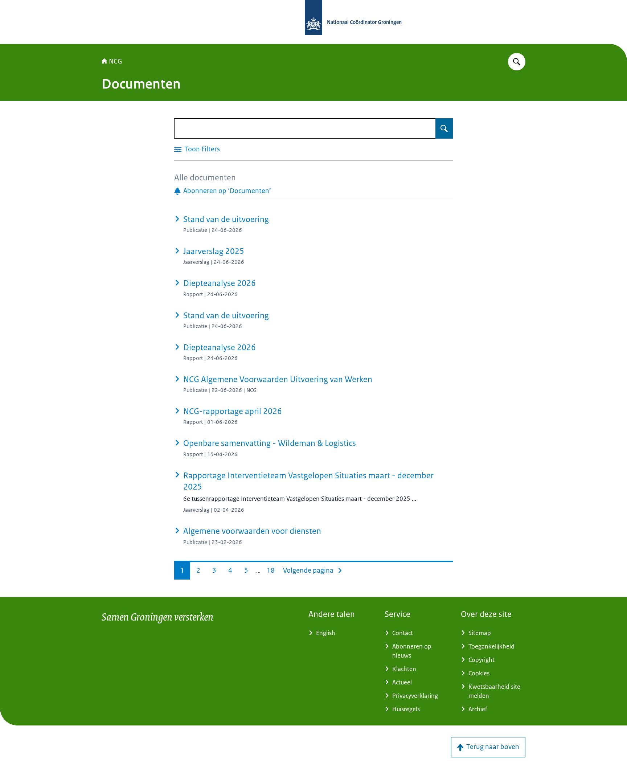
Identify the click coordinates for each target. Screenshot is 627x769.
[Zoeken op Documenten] (444, 128)
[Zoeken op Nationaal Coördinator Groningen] (516, 61)
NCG (115, 61)
